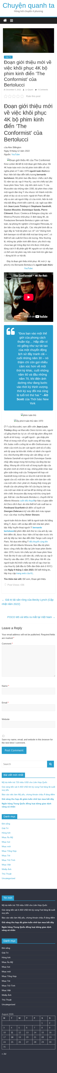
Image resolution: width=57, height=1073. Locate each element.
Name (5, 686)
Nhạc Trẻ (6, 855)
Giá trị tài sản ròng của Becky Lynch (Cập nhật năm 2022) (27, 602)
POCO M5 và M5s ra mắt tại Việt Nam (31, 617)
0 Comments (42, 90)
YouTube (15, 154)
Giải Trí (8, 57)
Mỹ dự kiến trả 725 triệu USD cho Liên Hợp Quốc (24, 782)
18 (12, 1037)
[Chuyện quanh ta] (5, 20)
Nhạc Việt (6, 864)
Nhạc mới (6, 846)
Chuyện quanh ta (29, 5)
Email (5, 702)
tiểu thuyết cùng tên (38, 541)
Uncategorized (8, 878)
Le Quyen (29, 90)
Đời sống (6, 824)
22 (43, 1037)
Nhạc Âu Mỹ (7, 837)
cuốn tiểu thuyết (27, 500)
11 (12, 1032)
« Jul (4, 1054)
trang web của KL (24, 573)
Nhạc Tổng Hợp (9, 851)
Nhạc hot (6, 842)
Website (6, 719)
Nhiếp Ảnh (6, 869)
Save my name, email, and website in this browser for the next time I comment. (27, 741)
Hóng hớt (6, 833)
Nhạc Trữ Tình (8, 860)
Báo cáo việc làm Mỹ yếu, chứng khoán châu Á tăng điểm (28, 794)
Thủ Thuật (6, 874)
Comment (7, 643)
